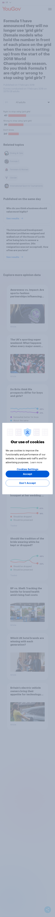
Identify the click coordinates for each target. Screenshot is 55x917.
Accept (27, 474)
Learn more (36, 462)
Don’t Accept (27, 483)
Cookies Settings (27, 469)
